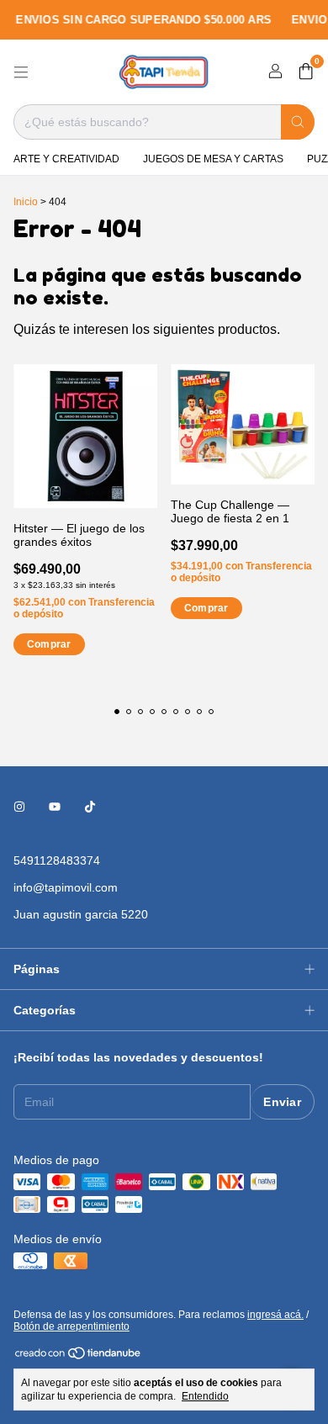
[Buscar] (298, 122)
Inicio (25, 202)
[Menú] (21, 72)
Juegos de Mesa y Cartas (213, 159)
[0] (306, 72)
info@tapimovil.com (65, 887)
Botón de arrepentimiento (71, 1326)
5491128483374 (56, 860)
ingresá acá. (275, 1315)
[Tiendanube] (78, 1357)
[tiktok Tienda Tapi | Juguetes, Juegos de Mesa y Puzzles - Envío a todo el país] (90, 806)
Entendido (205, 1396)
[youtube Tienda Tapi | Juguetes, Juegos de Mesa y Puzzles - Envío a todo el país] (55, 806)
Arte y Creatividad (66, 159)
